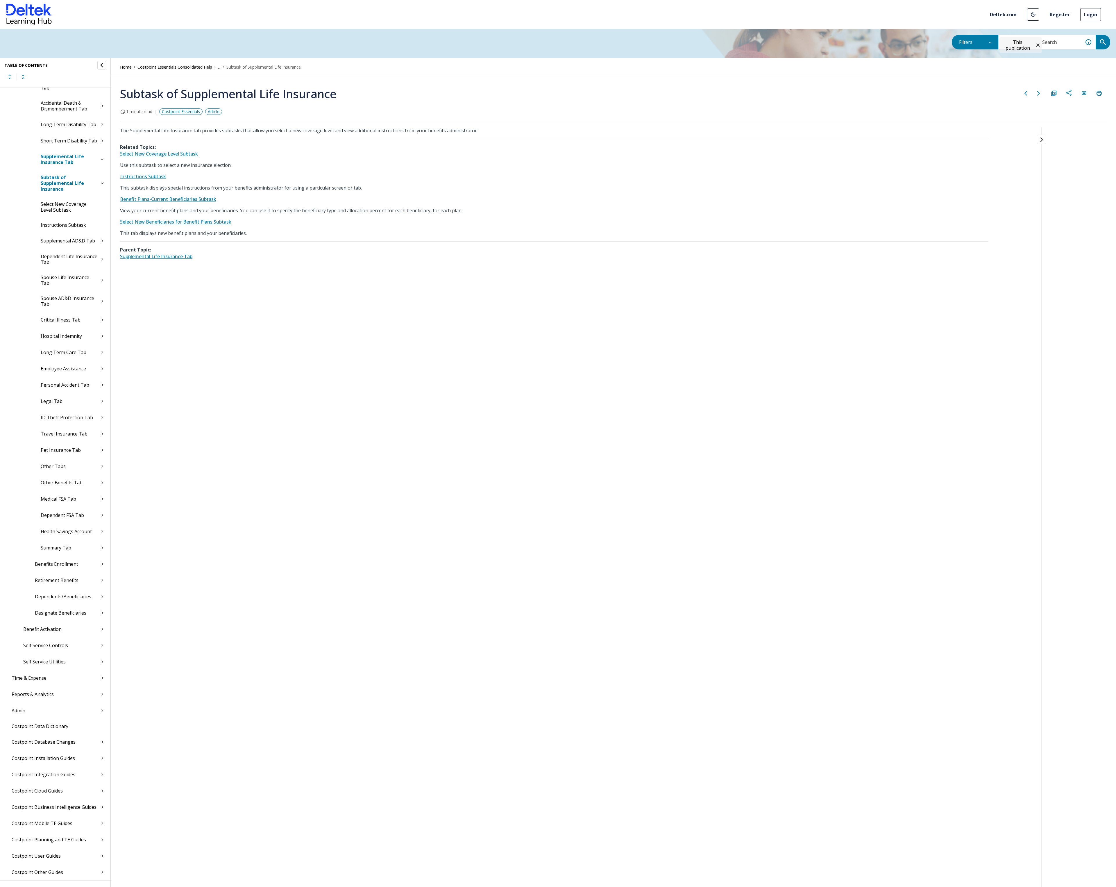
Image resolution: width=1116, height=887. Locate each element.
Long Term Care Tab (63, 352)
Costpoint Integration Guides (43, 774)
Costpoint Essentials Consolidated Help (174, 67)
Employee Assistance (63, 369)
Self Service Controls (45, 645)
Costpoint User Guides (36, 856)
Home (126, 67)
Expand (9, 76)
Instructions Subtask (63, 225)
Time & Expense (29, 678)
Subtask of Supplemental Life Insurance (62, 183)
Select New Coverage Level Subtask (64, 207)
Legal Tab (51, 401)
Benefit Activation (42, 629)
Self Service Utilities (44, 662)
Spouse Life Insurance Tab (65, 280)
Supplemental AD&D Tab (68, 241)
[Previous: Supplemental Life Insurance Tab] (1026, 93)
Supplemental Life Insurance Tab (62, 159)
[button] (1033, 14)
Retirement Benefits (56, 580)
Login (1090, 14)
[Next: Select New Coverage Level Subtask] (1039, 93)
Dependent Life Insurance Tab (69, 259)
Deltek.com (1003, 14)
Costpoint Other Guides (37, 872)
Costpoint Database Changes (44, 742)
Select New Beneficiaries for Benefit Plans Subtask (175, 222)
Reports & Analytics (33, 694)
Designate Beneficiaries (60, 613)
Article (213, 111)
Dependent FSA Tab (62, 515)
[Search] (1103, 42)
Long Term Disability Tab (68, 124)
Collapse (23, 76)
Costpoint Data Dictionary (40, 726)
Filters (965, 42)
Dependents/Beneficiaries (63, 596)
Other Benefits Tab (62, 483)
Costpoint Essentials (181, 111)
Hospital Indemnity (61, 336)
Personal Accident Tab (65, 385)
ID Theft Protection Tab (67, 417)
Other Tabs (53, 466)
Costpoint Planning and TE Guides (49, 840)
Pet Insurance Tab (61, 450)
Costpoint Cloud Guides (37, 791)
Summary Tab (56, 548)
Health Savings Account (66, 531)
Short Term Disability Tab (69, 141)
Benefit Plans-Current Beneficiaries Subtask (168, 199)
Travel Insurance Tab (64, 434)
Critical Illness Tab (61, 320)
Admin (18, 710)
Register (1060, 14)
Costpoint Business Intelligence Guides (54, 807)
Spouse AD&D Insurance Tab (67, 301)
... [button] (219, 67)
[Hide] (101, 65)
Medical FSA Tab (58, 499)
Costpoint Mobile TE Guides (42, 823)
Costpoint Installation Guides (43, 758)
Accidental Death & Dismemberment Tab (64, 106)
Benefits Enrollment (56, 564)
